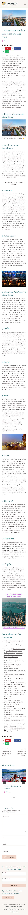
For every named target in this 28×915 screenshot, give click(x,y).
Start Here (13, 906)
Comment (6, 816)
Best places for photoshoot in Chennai (21, 752)
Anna (7, 41)
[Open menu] (24, 3)
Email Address (5, 878)
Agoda (17, 704)
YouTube (20, 724)
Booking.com (10, 706)
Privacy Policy (14, 911)
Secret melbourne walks (11, 668)
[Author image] (2, 41)
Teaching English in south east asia (15, 690)
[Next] (23, 782)
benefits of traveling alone (14, 651)
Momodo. (7, 712)
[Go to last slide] (4, 782)
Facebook (14, 724)
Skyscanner (16, 710)
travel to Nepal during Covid (17, 692)
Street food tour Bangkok (12, 700)
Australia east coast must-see (13, 655)
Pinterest (12, 726)
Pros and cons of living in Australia (14, 682)
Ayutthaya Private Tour (11, 698)
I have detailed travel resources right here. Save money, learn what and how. (15, 716)
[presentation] (14, 775)
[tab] (10, 797)
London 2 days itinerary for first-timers (7, 752)
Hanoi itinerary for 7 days (15, 684)
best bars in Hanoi (19, 686)
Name (4, 837)
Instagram (7, 724)
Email (4, 844)
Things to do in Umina (11, 657)
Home (7, 906)
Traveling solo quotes (10, 659)
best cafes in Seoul (19, 649)
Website (5, 851)
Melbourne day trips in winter (13, 653)
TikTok (11, 909)
